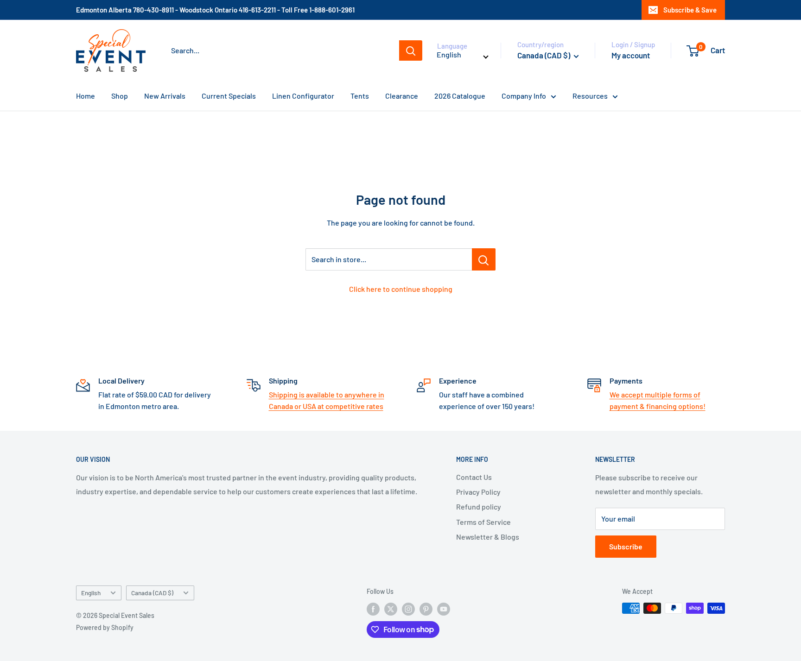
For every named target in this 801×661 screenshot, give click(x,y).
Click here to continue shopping (400, 288)
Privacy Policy (478, 491)
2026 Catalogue (459, 95)
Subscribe (625, 546)
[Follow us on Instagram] (408, 609)
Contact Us (474, 476)
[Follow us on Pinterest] (426, 609)
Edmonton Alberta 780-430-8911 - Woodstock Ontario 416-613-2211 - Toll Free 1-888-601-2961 (215, 10)
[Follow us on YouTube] (443, 609)
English (91, 593)
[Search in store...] (484, 259)
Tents (359, 95)
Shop (119, 95)
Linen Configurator (303, 95)
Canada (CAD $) (152, 593)
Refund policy (478, 506)
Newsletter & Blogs (487, 536)
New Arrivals (164, 95)
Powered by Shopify (105, 627)
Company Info (524, 95)
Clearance (401, 95)
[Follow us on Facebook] (373, 609)
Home (85, 95)
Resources (590, 95)
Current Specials (229, 95)
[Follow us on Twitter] (390, 609)
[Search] (410, 50)
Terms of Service (483, 521)
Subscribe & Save (690, 10)
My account (630, 55)
